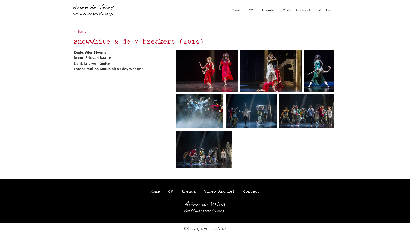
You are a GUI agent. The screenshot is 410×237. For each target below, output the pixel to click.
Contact (326, 10)
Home (236, 10)
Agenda (268, 10)
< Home (80, 31)
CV (251, 10)
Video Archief (297, 10)
